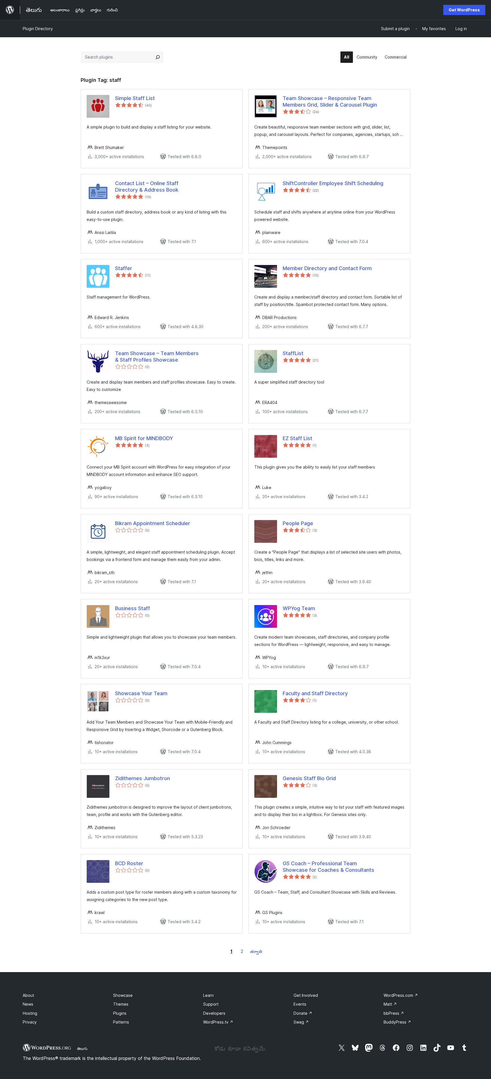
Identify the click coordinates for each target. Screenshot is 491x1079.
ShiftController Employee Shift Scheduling (333, 183)
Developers (214, 1013)
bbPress (394, 1013)
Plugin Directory (38, 28)
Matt (390, 1004)
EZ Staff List (297, 438)
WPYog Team (299, 608)
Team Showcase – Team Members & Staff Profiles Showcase (157, 356)
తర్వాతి (256, 951)
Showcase (123, 995)
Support (211, 1004)
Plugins (119, 1013)
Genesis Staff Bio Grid (309, 778)
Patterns (121, 1022)
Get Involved (306, 995)
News (28, 1004)
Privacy (30, 1022)
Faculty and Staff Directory (315, 693)
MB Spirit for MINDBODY (144, 438)
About (28, 995)
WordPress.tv (218, 1022)
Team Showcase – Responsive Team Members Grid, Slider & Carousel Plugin (330, 101)
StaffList (293, 353)
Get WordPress (464, 9)
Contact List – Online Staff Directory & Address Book (146, 186)
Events (300, 1004)
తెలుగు (82, 1048)
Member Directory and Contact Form (327, 268)
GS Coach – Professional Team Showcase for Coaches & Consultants (328, 866)
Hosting (30, 1013)
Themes (120, 1004)
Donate (303, 1013)
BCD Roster (129, 863)
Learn (208, 995)
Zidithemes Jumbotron (142, 778)
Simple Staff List (135, 98)
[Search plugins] (157, 57)
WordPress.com (401, 995)
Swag (301, 1022)
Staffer (123, 268)
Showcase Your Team (141, 693)
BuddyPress (397, 1022)
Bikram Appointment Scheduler (152, 523)
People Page (298, 523)
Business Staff (132, 608)
